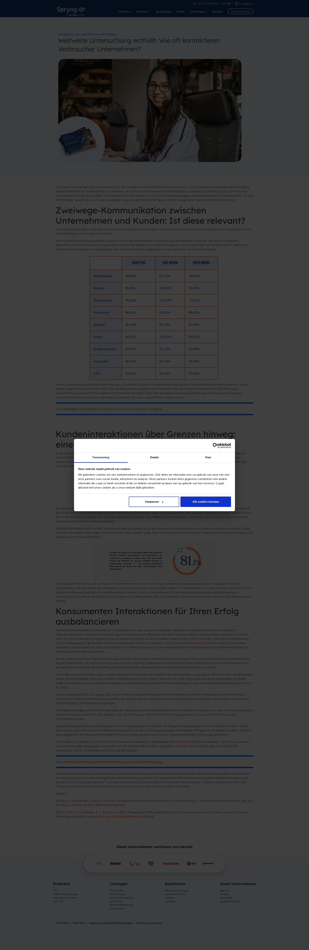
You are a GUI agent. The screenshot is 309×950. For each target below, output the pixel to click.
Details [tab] (154, 457)
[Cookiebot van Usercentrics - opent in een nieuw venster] (215, 445)
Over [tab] (208, 457)
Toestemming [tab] (100, 457)
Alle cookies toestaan (205, 501)
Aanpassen (152, 501)
